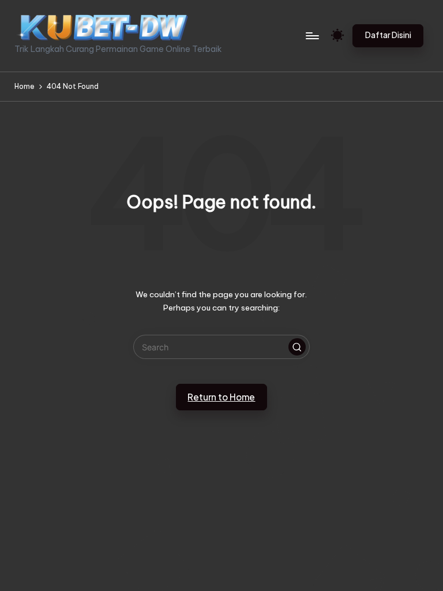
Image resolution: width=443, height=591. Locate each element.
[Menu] (312, 35)
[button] (387, 35)
